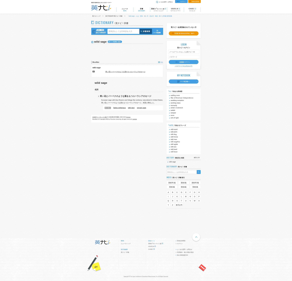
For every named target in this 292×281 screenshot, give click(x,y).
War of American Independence (182, 98)
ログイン (182, 1)
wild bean (174, 152)
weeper (173, 113)
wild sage (97, 68)
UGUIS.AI (151, 246)
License (128, 117)
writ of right (175, 118)
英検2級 (183, 183)
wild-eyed (174, 129)
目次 (161, 62)
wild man (174, 139)
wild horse (174, 137)
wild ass (173, 147)
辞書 (141, 10)
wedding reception (177, 100)
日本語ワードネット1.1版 (99, 117)
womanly (174, 105)
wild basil (174, 149)
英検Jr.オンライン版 (154, 243)
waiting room (175, 95)
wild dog (174, 134)
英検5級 (195, 187)
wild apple (174, 144)
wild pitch (174, 132)
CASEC (150, 249)
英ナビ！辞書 (125, 252)
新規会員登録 (195, 1)
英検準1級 (172, 183)
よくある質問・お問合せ (166, 2)
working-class (175, 103)
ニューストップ (125, 243)
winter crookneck (177, 108)
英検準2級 (195, 183)
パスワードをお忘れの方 (183, 66)
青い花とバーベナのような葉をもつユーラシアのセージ (125, 72)
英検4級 (183, 187)
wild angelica (175, 142)
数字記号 (179, 205)
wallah (173, 110)
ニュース (125, 10)
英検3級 (172, 187)
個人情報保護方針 (182, 255)
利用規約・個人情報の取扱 (185, 252)
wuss (172, 115)
